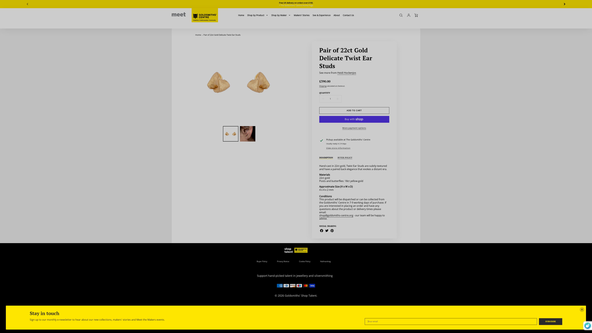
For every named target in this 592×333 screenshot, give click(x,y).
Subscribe (550, 321)
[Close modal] (582, 309)
